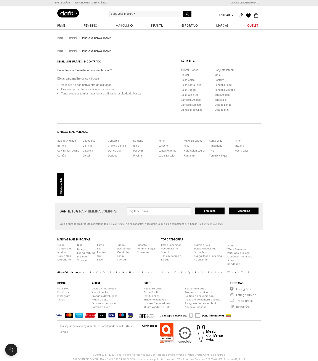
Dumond (138, 140)
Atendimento (100, 292)
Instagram (63, 295)
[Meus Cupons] (241, 15)
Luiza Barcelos (167, 155)
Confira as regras (214, 354)
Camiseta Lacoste (191, 104)
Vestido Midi (222, 109)
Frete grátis (243, 289)
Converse (113, 140)
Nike (186, 145)
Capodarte (89, 140)
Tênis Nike (220, 99)
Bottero (61, 145)
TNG (211, 150)
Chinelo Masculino (191, 109)
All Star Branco (189, 70)
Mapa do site (100, 299)
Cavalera (88, 150)
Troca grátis (244, 301)
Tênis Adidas (222, 94)
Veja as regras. (117, 223)
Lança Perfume (167, 150)
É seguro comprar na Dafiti (201, 303)
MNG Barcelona (193, 140)
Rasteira (219, 79)
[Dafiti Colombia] (228, 315)
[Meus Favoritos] (249, 15)
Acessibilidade (153, 288)
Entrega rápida (246, 295)
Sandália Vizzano (225, 89)
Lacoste (163, 145)
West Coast (241, 150)
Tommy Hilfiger (218, 155)
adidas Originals (66, 140)
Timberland (215, 145)
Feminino (72, 37)
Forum (162, 140)
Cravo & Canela (117, 145)
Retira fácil (243, 306)
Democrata (114, 150)
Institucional (151, 295)
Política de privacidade (199, 295)
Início (60, 37)
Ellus (136, 145)
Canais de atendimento (245, 2)
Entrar (225, 15)
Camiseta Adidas (191, 99)
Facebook (63, 292)
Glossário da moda (104, 303)
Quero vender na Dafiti (157, 306)
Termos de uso (101, 306)
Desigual (113, 155)
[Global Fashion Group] (147, 315)
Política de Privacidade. (210, 223)
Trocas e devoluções (104, 295)
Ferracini (138, 150)
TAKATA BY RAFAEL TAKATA (96, 37)
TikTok (61, 299)
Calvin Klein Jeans (68, 150)
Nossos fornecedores (157, 303)
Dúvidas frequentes (104, 288)
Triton (237, 140)
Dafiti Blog (63, 288)
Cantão (61, 155)
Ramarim (189, 155)
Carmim (87, 145)
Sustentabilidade (195, 288)
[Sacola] (257, 15)
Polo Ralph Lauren (195, 150)
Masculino (244, 210)
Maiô (218, 75)
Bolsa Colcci (188, 79)
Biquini (185, 75)
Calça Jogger (188, 89)
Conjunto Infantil (224, 70)
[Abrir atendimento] (11, 350)
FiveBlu (137, 155)
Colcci (86, 155)
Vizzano (239, 145)
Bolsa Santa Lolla (191, 84)
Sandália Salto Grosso (228, 84)
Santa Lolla (215, 140)
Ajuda (230, 245)
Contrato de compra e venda (202, 299)
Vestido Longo (223, 104)
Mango (81, 249)
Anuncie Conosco (195, 306)
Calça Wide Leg (190, 94)
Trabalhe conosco (155, 299)
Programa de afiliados (199, 292)
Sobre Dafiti (151, 292)
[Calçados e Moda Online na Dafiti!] (68, 13)
